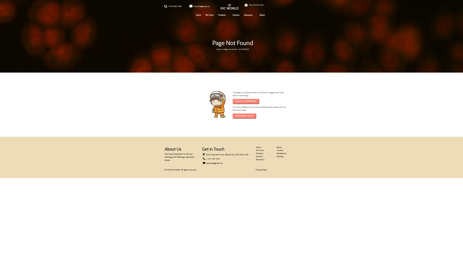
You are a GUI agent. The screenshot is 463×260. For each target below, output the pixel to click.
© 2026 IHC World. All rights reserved (180, 170)
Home (219, 49)
